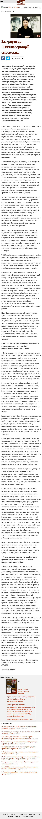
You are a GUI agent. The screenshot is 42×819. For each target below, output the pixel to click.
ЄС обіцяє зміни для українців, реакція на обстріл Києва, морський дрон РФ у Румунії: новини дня (20, 758)
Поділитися (17, 58)
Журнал (16, 7)
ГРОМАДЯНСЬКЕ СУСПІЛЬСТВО (30, 7)
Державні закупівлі (28, 816)
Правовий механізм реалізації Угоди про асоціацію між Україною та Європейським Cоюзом (21, 699)
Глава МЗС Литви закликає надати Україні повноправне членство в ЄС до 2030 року (19, 768)
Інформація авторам (23, 691)
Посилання (32, 814)
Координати (14, 814)
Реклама (17, 816)
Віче (9, 7)
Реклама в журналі (23, 689)
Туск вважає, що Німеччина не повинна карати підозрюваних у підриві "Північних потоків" (16, 738)
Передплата (21, 693)
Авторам (5, 814)
